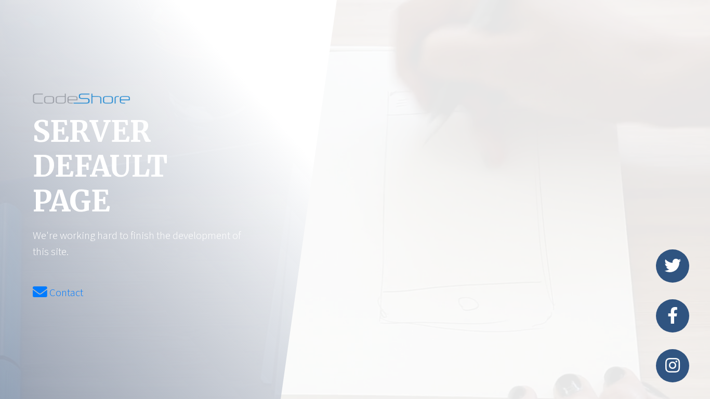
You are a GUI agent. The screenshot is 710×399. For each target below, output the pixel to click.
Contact (65, 292)
